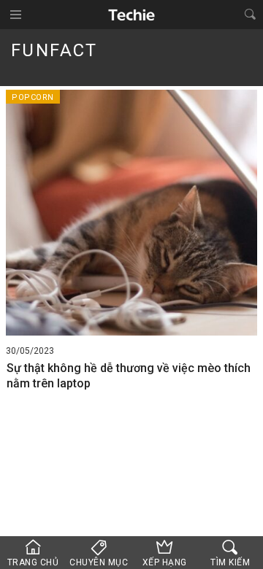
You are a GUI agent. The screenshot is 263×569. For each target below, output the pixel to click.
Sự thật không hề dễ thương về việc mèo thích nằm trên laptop (129, 375)
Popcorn (33, 97)
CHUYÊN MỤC (98, 562)
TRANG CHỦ (33, 562)
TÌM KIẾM (230, 562)
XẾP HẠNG (164, 562)
